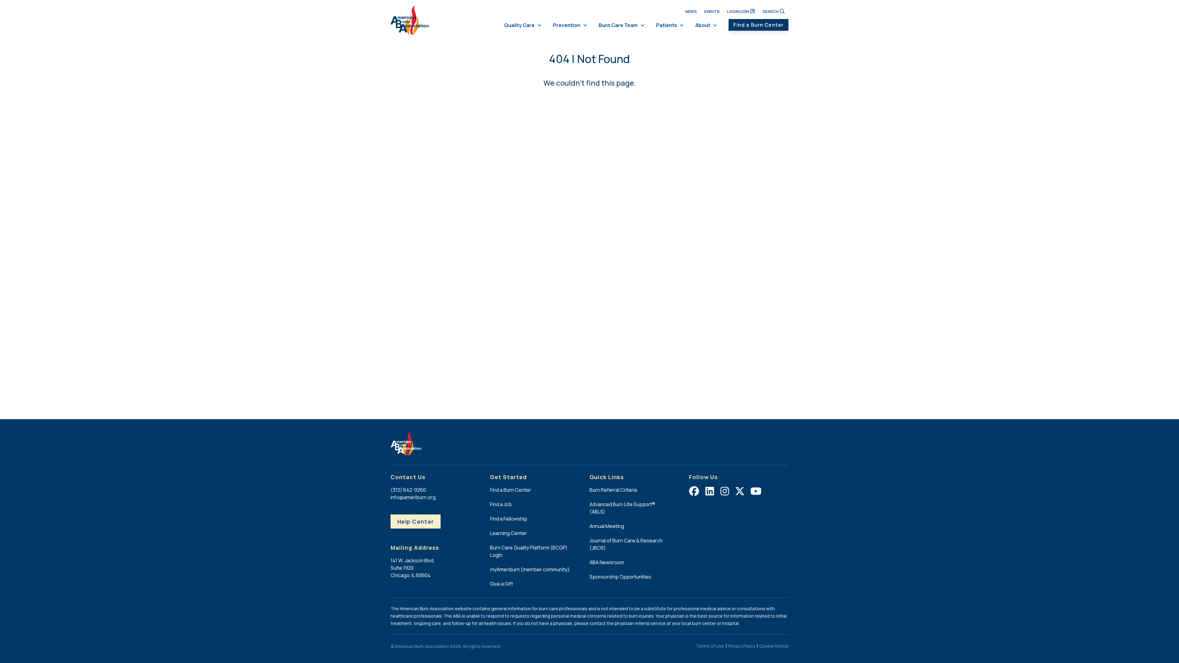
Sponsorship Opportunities (620, 576)
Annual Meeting (607, 526)
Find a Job (501, 504)
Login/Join (738, 11)
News (691, 11)
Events (712, 11)
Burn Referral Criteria (613, 490)
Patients (666, 25)
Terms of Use (710, 646)
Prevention (566, 25)
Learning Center (508, 533)
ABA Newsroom (607, 562)
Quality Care (519, 25)
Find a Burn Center (758, 24)
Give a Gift (501, 583)
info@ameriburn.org (413, 497)
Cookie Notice (773, 646)
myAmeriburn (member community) (530, 569)
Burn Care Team (618, 25)
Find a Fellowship (508, 518)
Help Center (415, 521)
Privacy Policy (741, 646)
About (702, 25)
